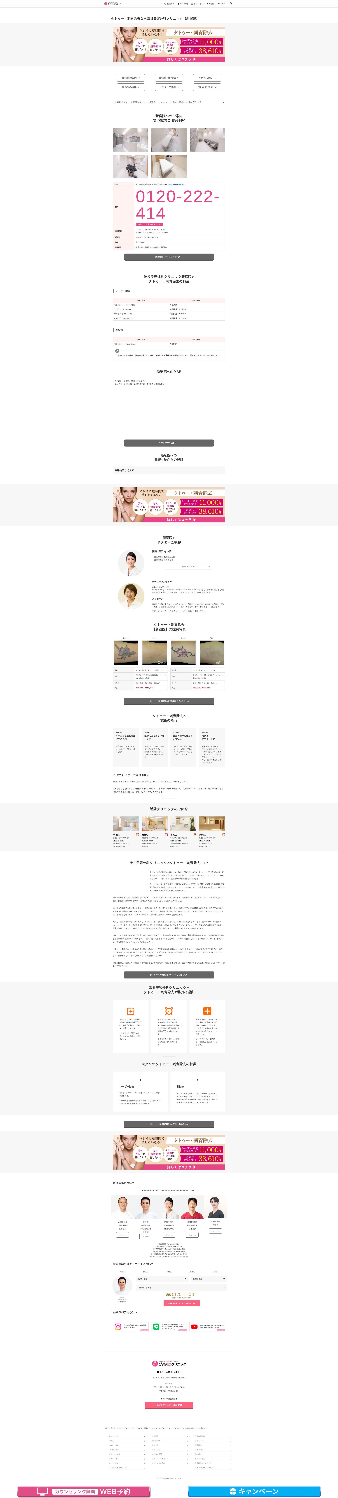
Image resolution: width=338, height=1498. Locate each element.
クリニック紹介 (114, 1454)
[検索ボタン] (231, 3)
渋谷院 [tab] (192, 1272)
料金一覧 (155, 1445)
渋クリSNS (156, 1441)
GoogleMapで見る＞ (176, 185)
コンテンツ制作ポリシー (118, 1468)
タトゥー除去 (200, 1459)
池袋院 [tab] (122, 1272)
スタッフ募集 (114, 1459)
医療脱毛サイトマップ (203, 1463)
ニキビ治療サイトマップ (204, 1468)
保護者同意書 (200, 1436)
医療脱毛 (198, 1445)
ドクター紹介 (114, 1463)
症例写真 (155, 1436)
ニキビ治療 (199, 1450)
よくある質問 (157, 1454)
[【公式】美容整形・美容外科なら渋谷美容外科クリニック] (112, 3)
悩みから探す (114, 1445)
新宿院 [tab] (215, 1272)
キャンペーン (114, 1436)
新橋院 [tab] (169, 1272)
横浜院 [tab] (146, 1272)
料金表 (111, 1441)
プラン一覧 (199, 1441)
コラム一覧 (156, 1450)
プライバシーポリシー (160, 1459)
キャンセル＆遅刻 (158, 1463)
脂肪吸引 (198, 1454)
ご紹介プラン (114, 1450)
